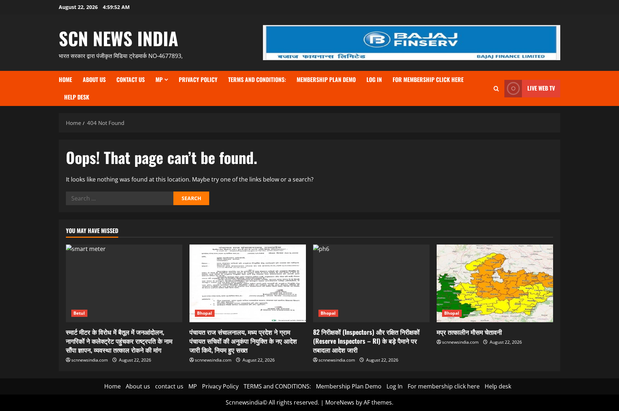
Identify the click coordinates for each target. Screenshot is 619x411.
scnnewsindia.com (89, 360)
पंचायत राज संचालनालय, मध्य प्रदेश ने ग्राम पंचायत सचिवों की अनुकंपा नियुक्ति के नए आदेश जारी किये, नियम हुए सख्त (243, 340)
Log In (374, 79)
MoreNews (339, 402)
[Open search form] (496, 89)
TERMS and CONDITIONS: (257, 79)
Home (65, 79)
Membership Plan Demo (326, 79)
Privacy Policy (198, 79)
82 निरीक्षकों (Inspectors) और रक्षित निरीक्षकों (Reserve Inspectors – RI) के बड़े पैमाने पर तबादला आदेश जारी (366, 340)
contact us (130, 79)
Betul (79, 313)
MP (159, 79)
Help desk (76, 97)
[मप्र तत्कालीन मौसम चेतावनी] (495, 283)
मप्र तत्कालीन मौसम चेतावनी (469, 332)
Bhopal (204, 313)
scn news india (118, 38)
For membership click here (428, 79)
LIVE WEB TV (541, 88)
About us (94, 79)
